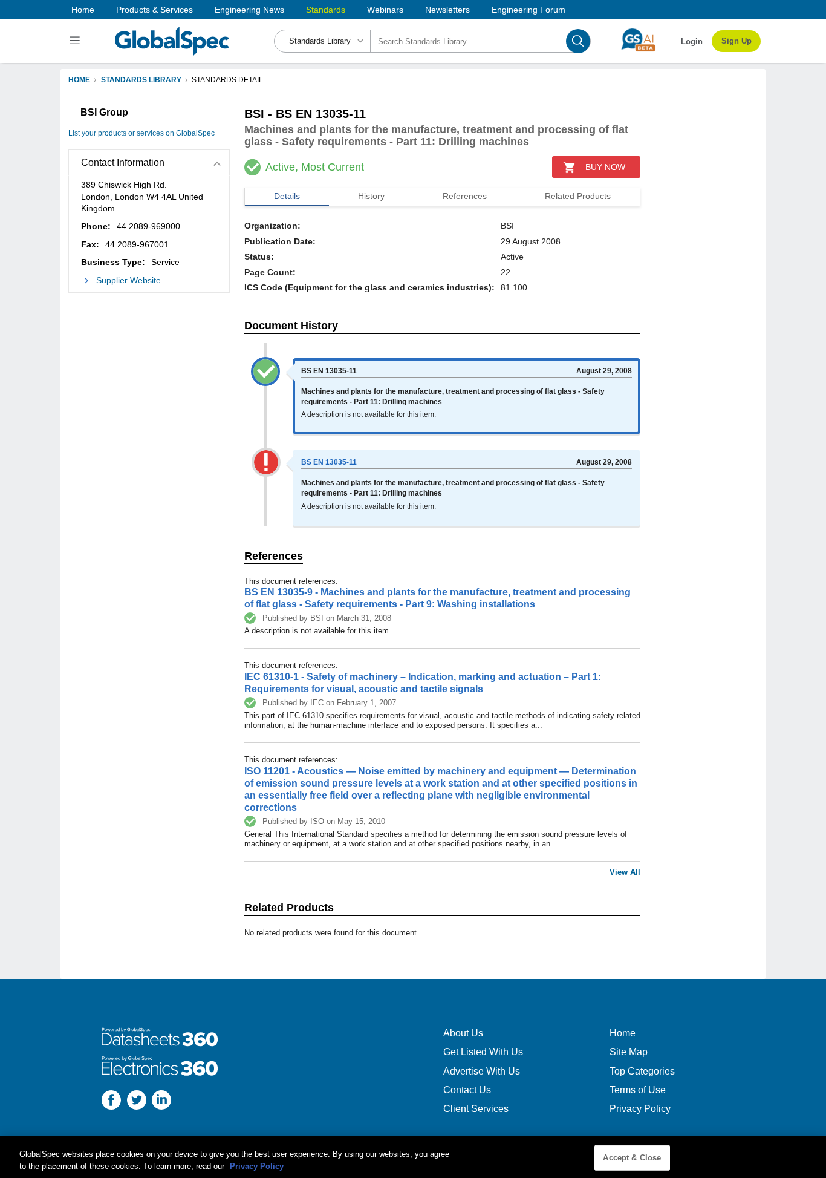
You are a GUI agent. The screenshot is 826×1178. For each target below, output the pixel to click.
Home (82, 10)
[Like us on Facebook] (111, 1101)
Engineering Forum (528, 10)
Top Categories (642, 1071)
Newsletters (447, 10)
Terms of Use (638, 1090)
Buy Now (605, 167)
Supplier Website (128, 280)
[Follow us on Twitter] (136, 1101)
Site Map (629, 1052)
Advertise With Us (481, 1071)
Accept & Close (632, 1157)
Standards (325, 10)
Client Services (476, 1109)
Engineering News (249, 10)
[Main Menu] (76, 41)
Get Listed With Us (483, 1052)
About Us (463, 1033)
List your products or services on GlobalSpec (141, 133)
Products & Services (154, 10)
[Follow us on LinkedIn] (161, 1101)
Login (692, 41)
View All (625, 872)
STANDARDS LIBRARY (141, 80)
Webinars (385, 10)
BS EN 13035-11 (329, 462)
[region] (413, 1157)
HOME (79, 80)
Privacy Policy (640, 1109)
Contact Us (467, 1090)
